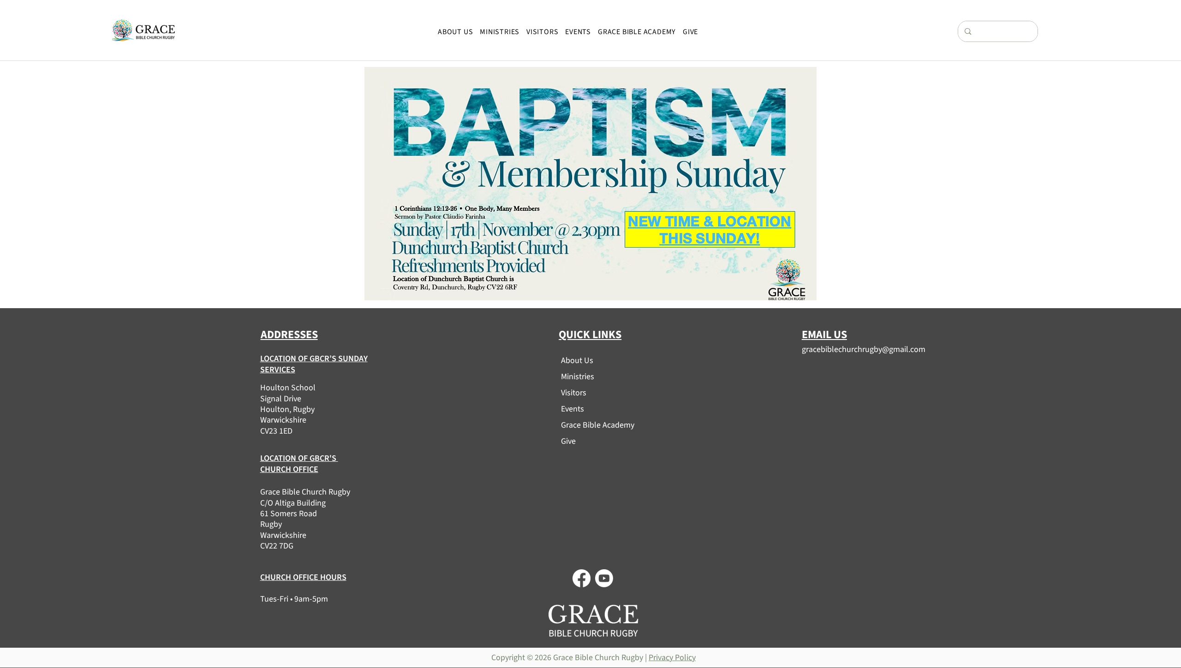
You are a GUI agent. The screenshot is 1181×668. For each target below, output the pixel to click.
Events (572, 409)
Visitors (573, 393)
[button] (456, 32)
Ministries (577, 376)
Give (568, 441)
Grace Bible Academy (593, 425)
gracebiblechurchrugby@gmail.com (863, 349)
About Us (577, 360)
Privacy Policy (672, 657)
